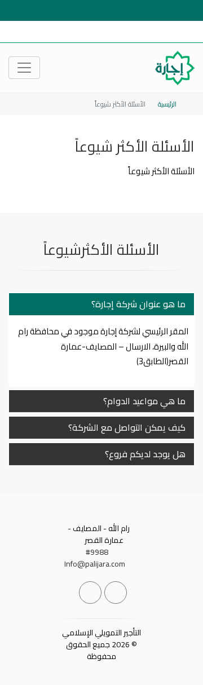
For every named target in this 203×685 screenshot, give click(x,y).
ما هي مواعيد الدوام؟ (144, 400)
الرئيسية (167, 104)
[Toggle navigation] (24, 67)
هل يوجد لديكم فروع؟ (145, 453)
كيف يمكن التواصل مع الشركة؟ (127, 427)
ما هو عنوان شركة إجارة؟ (138, 303)
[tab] (101, 304)
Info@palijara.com (94, 563)
